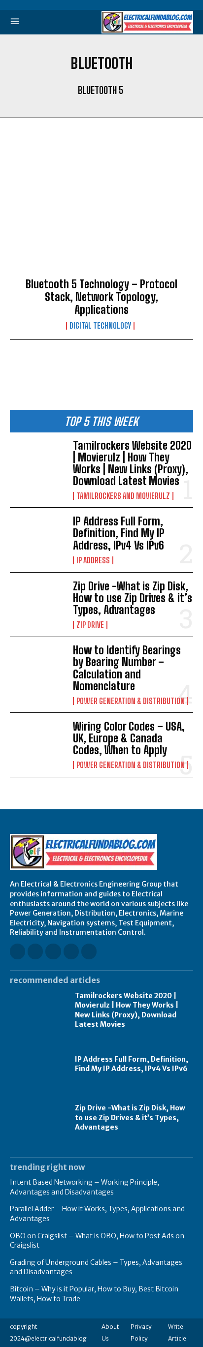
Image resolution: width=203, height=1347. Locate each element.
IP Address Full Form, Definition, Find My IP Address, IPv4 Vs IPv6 (119, 533)
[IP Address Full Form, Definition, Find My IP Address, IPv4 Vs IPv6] (37, 539)
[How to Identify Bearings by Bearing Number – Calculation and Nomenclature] (37, 669)
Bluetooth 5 (100, 90)
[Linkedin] (53, 951)
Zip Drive (90, 625)
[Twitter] (89, 951)
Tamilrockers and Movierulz (123, 496)
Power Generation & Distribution (130, 701)
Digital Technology (100, 326)
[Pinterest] (71, 951)
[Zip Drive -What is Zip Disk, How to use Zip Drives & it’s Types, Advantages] (37, 604)
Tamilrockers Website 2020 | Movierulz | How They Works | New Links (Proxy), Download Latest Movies (132, 463)
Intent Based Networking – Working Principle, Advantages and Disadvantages (84, 1187)
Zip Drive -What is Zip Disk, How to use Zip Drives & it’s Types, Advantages (132, 598)
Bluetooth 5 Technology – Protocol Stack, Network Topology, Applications (101, 297)
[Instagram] (35, 951)
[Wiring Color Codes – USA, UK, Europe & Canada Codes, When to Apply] (37, 744)
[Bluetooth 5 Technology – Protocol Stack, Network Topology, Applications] (101, 211)
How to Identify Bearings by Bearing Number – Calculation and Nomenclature (127, 668)
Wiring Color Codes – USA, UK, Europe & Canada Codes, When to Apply (129, 738)
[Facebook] (17, 951)
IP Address (93, 560)
